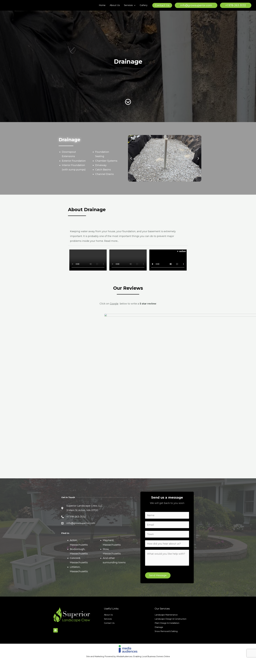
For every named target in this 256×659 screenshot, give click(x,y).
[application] (134, 5)
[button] (162, 5)
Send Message (158, 575)
